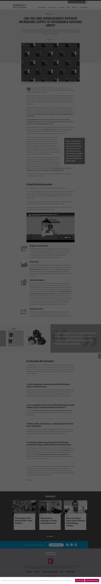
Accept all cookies (79, 580)
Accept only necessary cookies (92, 580)
